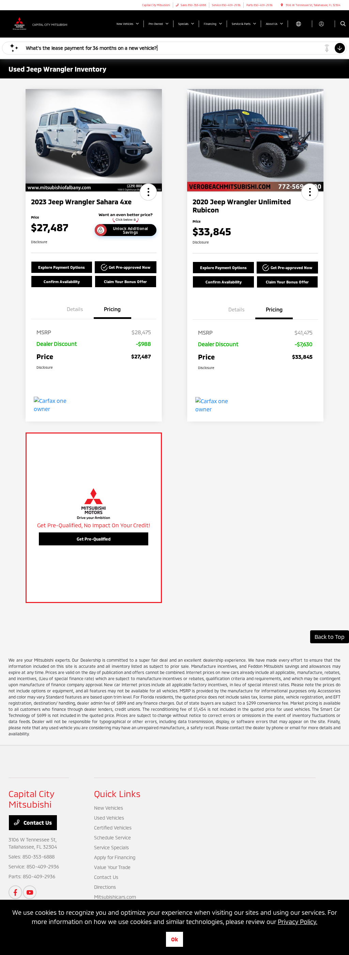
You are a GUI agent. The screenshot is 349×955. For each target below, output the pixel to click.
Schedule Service (112, 837)
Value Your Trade (112, 867)
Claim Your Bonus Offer (125, 281)
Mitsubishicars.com (115, 897)
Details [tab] (75, 309)
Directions (105, 887)
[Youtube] (29, 892)
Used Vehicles (109, 818)
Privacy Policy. (297, 921)
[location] (282, 5)
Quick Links (117, 793)
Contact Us (37, 822)
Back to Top (330, 636)
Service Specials (111, 847)
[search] (343, 24)
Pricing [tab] (112, 309)
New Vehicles (108, 808)
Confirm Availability (62, 281)
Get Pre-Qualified (93, 539)
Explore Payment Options (61, 267)
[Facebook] (15, 892)
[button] (148, 192)
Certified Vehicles (113, 828)
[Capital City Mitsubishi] (39, 23)
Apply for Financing (114, 857)
